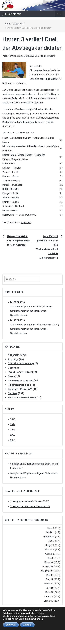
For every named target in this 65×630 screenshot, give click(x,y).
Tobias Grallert (47, 55)
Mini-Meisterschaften (20, 380)
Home (8, 23)
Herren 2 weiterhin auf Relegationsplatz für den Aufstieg (18, 240)
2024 (12, 424)
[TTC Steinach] (32, 5)
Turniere (12, 393)
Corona (12, 367)
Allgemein (18, 23)
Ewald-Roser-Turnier (20, 372)
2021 (12, 440)
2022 (12, 434)
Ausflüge (13, 359)
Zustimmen (11, 625)
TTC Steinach (11, 14)
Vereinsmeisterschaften (22, 397)
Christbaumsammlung (21, 363)
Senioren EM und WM (20, 389)
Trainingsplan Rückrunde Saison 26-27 (30, 506)
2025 (12, 419)
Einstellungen (36, 619)
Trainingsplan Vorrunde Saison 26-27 (29, 501)
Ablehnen (27, 625)
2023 (12, 429)
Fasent (12, 376)
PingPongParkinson (19, 384)
